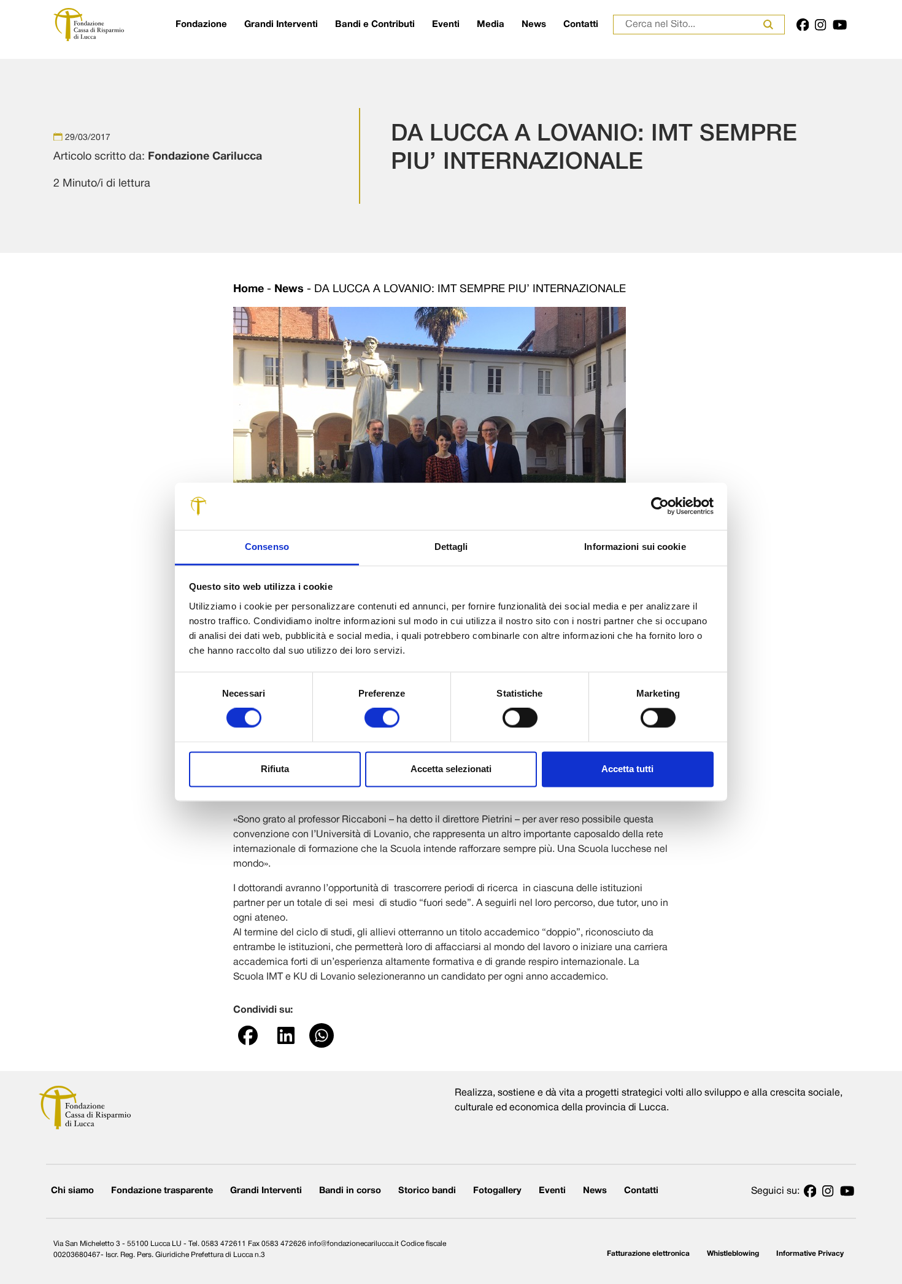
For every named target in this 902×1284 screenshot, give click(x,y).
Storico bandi (427, 1191)
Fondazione (201, 24)
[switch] (381, 718)
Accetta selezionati (451, 769)
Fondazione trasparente (162, 1191)
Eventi (446, 24)
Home (248, 289)
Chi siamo (72, 1191)
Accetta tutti (627, 769)
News (534, 24)
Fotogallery (497, 1191)
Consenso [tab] (267, 546)
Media (490, 24)
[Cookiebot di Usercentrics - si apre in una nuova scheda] (660, 506)
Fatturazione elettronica (648, 1253)
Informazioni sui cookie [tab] (634, 546)
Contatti (580, 24)
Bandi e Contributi (375, 24)
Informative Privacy (810, 1253)
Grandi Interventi (281, 24)
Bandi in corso (350, 1191)
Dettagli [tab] (451, 546)
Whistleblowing (733, 1253)
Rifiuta (275, 769)
